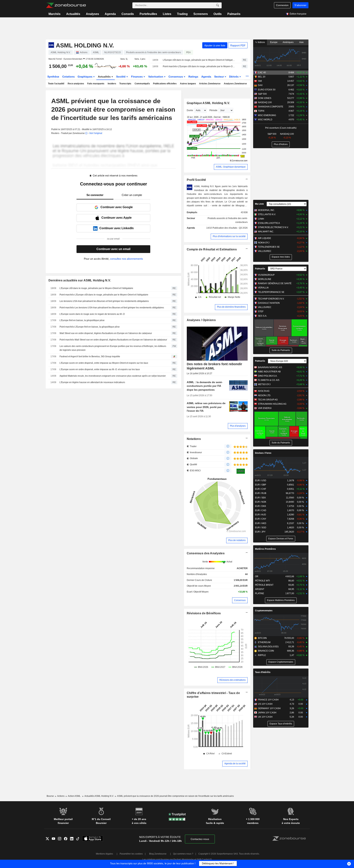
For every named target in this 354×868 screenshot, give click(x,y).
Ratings (193, 76)
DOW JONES (264, 98)
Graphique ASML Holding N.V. (208, 103)
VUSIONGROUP (266, 275)
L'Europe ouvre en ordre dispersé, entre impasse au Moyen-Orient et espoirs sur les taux (104, 363)
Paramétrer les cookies (131, 853)
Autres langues (188, 83)
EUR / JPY (260, 532)
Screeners (200, 14)
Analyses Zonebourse (235, 83)
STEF (260, 311)
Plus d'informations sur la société (229, 236)
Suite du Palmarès (281, 350)
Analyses (92, 14)
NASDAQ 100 (265, 102)
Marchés (54, 14)
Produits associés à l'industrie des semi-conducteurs (228, 220)
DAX (260, 85)
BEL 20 (261, 76)
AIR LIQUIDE (264, 238)
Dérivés (234, 76)
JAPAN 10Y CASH (267, 712)
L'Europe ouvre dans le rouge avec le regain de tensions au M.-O (92, 314)
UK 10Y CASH (265, 717)
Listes (167, 14)
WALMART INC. (266, 231)
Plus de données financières (231, 307)
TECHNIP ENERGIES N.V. (271, 298)
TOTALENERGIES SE (269, 247)
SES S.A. (262, 316)
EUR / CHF (260, 489)
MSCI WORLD (265, 119)
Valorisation (156, 76)
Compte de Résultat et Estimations (212, 249)
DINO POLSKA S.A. (267, 376)
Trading (182, 14)
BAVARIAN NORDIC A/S (270, 367)
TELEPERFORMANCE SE (271, 292)
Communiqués (142, 83)
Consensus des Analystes (206, 553)
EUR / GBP (260, 484)
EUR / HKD (260, 523)
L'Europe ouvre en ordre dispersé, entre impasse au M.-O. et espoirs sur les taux (100, 369)
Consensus (176, 76)
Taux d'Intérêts (262, 672)
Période (213, 110)
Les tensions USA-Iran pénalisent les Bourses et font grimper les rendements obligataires (104, 301)
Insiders (112, 83)
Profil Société (196, 179)
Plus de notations (237, 540)
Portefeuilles (148, 14)
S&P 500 (262, 94)
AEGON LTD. (264, 395)
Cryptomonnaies (264, 610)
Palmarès (233, 14)
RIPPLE (262, 655)
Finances (137, 76)
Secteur (219, 76)
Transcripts (125, 83)
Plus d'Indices (281, 144)
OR (256, 576)
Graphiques (85, 76)
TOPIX (261, 111)
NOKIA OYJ (263, 242)
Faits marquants (95, 83)
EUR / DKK (260, 506)
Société (121, 76)
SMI (260, 81)
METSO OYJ (264, 384)
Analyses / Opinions (201, 320)
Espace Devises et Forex (280, 538)
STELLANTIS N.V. (267, 214)
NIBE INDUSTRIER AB (269, 371)
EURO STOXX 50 (266, 89)
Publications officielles (165, 83)
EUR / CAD (260, 510)
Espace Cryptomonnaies (280, 662)
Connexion (282, 5)
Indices (261, 42)
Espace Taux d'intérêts (281, 723)
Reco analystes (76, 83)
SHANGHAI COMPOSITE (270, 106)
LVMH (261, 219)
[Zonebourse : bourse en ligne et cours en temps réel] (66, 5)
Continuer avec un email (113, 249)
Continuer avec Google (116, 207)
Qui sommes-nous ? (183, 853)
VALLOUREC (264, 251)
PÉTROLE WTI (262, 580)
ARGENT (259, 589)
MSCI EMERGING (267, 115)
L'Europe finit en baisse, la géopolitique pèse (82, 320)
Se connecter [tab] (94, 195)
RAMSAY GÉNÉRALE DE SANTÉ (274, 283)
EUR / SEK (260, 497)
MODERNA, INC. (266, 210)
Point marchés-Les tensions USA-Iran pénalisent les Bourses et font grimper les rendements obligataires (112, 307)
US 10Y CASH (265, 704)
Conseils (128, 14)
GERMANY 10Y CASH (269, 708)
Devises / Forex (263, 453)
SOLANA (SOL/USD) (268, 646)
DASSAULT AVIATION (269, 303)
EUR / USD (260, 480)
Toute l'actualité (56, 83)
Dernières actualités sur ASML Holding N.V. (79, 280)
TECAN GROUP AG (268, 399)
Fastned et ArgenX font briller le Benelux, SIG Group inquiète (90, 356)
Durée (190, 110)
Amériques (288, 42)
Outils (218, 14)
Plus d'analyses (238, 426)
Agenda (110, 14)
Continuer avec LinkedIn (116, 228)
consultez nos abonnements (126, 258)
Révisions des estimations (232, 680)
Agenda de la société (235, 763)
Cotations (68, 76)
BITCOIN (262, 638)
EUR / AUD (260, 514)
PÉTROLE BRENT (264, 585)
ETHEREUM (264, 642)
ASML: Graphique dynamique (231, 167)
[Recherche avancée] (218, 5)
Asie (301, 42)
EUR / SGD (260, 527)
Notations (194, 438)
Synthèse (53, 76)
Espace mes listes (281, 257)
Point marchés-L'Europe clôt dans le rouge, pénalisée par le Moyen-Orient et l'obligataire (199, 66)
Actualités (73, 14)
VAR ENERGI (264, 408)
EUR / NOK (260, 502)
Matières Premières (265, 549)
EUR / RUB (260, 493)
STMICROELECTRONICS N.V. (273, 227)
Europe (273, 42)
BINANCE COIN (266, 651)
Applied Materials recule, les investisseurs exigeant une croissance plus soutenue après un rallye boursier (113, 376)
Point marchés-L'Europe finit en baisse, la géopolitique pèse (90, 327)
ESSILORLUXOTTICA (269, 223)
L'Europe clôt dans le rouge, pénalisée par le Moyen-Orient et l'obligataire (199, 60)
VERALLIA (263, 287)
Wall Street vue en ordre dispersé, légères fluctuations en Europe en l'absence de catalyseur (106, 333)
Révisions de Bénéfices (204, 613)
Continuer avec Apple (116, 217)
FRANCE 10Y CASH (268, 699)
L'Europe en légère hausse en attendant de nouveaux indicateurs (92, 382)
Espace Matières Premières (281, 600)
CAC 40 (262, 72)
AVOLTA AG (263, 391)
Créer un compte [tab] (132, 195)
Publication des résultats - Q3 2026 (230, 228)
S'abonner (300, 5)
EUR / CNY (260, 519)
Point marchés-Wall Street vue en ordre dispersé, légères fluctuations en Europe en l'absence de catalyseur (113, 339)
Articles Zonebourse (210, 83)
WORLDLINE (264, 279)
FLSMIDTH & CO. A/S (268, 380)
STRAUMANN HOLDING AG (272, 404)
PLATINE (259, 593)
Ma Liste (259, 204)
